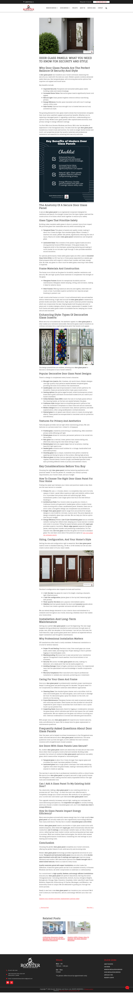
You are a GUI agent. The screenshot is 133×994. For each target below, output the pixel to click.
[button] (52, 8)
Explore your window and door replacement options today (59, 898)
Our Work (107, 967)
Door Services (64, 8)
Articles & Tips (108, 975)
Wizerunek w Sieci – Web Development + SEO (69, 990)
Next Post (90, 908)
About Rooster (108, 964)
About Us (82, 8)
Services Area (91, 8)
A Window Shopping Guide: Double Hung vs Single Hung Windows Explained (54, 939)
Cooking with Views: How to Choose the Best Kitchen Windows (78, 939)
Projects (75, 8)
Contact (100, 8)
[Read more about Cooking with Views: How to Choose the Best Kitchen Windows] (79, 927)
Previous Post (44, 908)
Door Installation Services (112, 972)
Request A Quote (109, 978)
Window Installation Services (113, 969)
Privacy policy (88, 989)
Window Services (51, 8)
